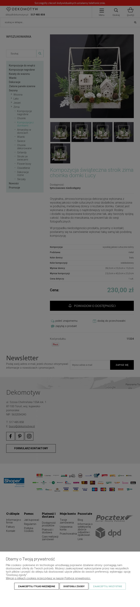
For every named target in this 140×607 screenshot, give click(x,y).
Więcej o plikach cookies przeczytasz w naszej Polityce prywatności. (48, 578)
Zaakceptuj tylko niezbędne (36, 586)
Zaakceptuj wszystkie (107, 586)
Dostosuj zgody (74, 586)
